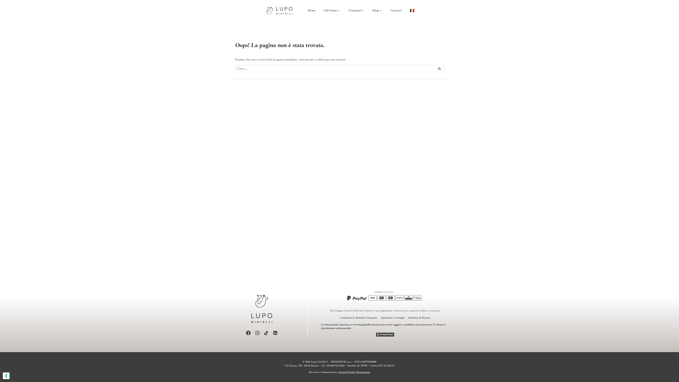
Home (311, 10)
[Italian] (412, 10)
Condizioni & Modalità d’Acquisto (358, 317)
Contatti (396, 10)
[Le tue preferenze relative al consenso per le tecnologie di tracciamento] (6, 375)
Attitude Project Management (354, 372)
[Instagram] (257, 332)
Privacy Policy (386, 334)
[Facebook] (248, 332)
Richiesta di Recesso (419, 317)
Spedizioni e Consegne (393, 317)
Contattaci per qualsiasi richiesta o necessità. (417, 310)
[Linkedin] (275, 332)
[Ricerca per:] (339, 68)
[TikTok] (266, 332)
